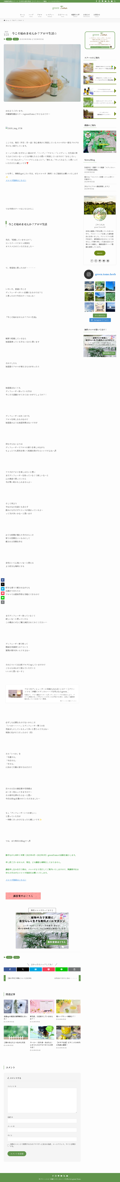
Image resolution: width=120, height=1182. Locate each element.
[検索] (114, 1)
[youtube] (105, 1)
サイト (10, 1135)
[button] (10, 969)
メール (11, 1126)
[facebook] (96, 1)
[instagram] (99, 1)
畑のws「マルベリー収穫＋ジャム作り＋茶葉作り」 (99, 179)
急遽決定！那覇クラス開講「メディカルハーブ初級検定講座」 (99, 169)
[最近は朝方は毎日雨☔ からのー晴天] (89, 286)
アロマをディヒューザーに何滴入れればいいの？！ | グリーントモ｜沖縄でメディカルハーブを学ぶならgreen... (49, 690)
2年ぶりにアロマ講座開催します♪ (97, 187)
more (100, 253)
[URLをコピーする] (74, 969)
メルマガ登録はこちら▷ (16, 180)
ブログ (9, 39)
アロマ (16, 39)
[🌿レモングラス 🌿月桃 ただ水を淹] (89, 296)
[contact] (111, 1)
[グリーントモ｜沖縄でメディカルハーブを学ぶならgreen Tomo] (60, 7)
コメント (12, 1086)
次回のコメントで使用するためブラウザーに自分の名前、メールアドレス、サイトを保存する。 (42, 1145)
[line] (102, 1)
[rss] (108, 1)
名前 (10, 1117)
